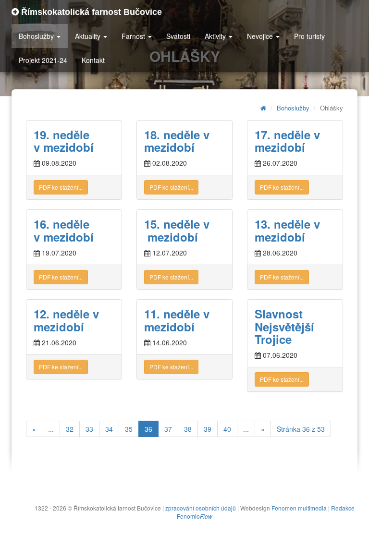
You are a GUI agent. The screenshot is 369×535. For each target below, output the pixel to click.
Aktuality (88, 36)
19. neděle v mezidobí (64, 140)
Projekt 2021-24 (43, 60)
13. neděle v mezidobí (287, 230)
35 (129, 429)
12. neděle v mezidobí (66, 319)
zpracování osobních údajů (200, 508)
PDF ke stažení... (61, 187)
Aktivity (216, 36)
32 (70, 429)
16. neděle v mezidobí (64, 230)
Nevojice (261, 36)
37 (168, 429)
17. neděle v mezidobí (289, 140)
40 (227, 429)
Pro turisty (309, 36)
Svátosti (178, 36)
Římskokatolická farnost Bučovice (90, 12)
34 (109, 429)
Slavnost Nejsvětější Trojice (284, 326)
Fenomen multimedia (299, 508)
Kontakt (93, 60)
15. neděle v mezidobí (176, 230)
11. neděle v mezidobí (176, 319)
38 (188, 429)
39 (207, 429)
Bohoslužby (37, 36)
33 (89, 429)
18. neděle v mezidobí (178, 140)
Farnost (134, 36)
